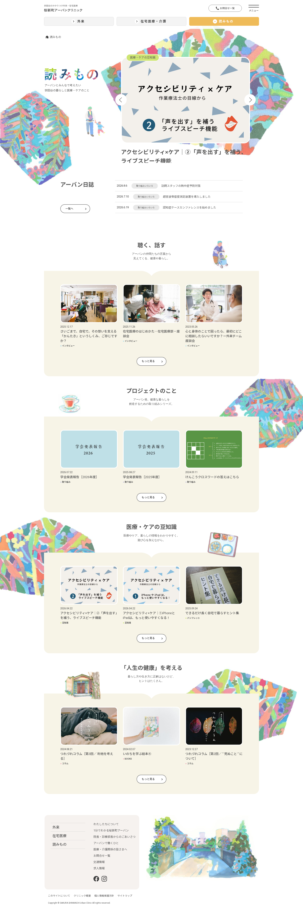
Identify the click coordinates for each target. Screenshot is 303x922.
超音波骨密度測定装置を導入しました (187, 196)
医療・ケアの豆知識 (142, 57)
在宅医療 (59, 836)
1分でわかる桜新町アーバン (111, 830)
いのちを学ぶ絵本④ (137, 754)
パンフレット (192, 618)
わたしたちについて (106, 824)
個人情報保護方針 (104, 895)
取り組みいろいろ (144, 186)
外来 (55, 827)
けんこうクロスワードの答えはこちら (212, 477)
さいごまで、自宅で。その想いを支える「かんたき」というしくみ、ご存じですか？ (88, 336)
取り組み (65, 482)
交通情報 (99, 862)
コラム (64, 763)
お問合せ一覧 (227, 8)
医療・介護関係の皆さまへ (110, 849)
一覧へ (69, 208)
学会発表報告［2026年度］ (79, 477)
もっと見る (148, 361)
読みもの (59, 844)
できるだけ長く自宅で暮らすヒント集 (212, 613)
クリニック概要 (82, 895)
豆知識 (64, 623)
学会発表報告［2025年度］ (142, 477)
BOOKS (127, 759)
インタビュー (67, 346)
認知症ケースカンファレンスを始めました (189, 207)
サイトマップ (124, 895)
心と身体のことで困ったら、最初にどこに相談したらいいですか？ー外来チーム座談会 (213, 336)
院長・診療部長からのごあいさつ (114, 836)
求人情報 (99, 868)
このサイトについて (59, 895)
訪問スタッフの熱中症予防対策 (181, 186)
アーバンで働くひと (106, 843)
